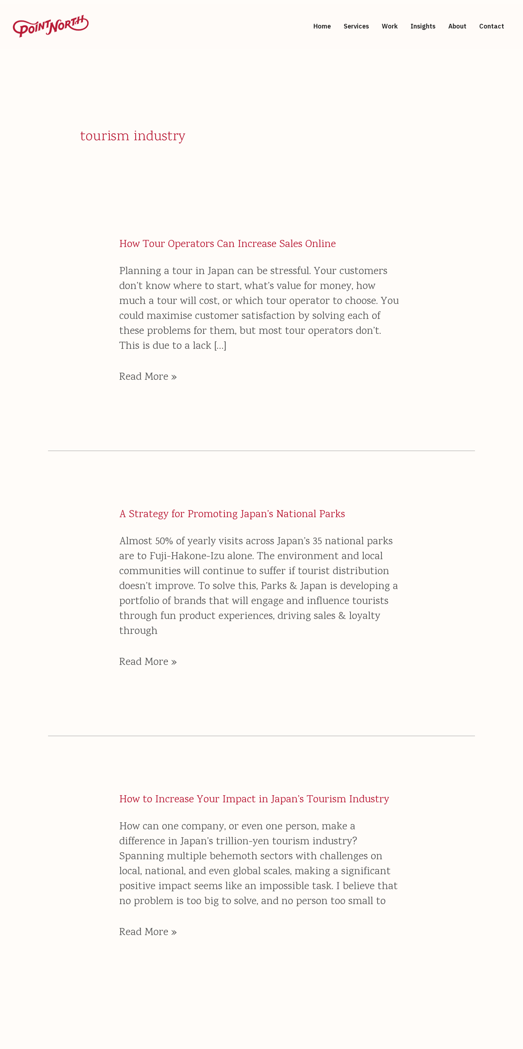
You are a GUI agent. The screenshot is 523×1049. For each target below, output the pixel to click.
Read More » (148, 377)
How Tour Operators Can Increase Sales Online (227, 244)
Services (356, 26)
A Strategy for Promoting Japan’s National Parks (232, 515)
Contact (491, 26)
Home (322, 26)
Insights (423, 26)
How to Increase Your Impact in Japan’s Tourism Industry (254, 800)
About (457, 26)
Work (390, 26)
